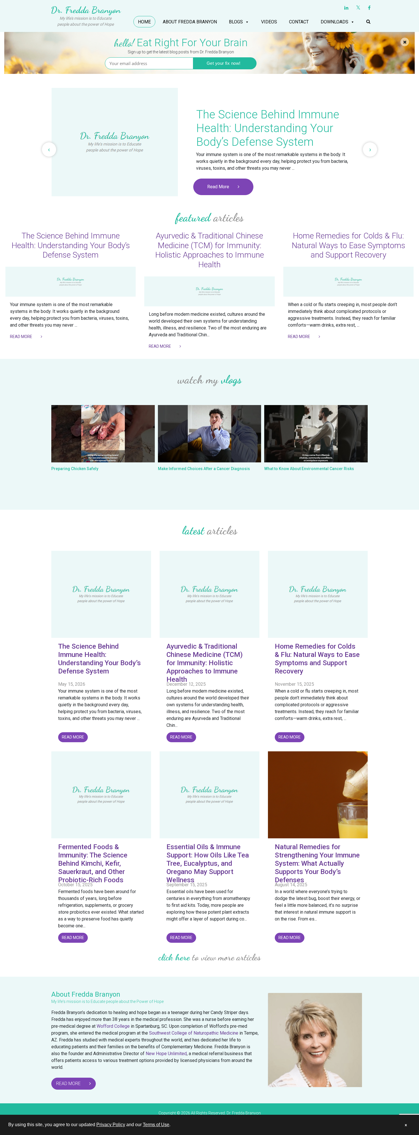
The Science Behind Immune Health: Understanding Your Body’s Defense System (70, 245)
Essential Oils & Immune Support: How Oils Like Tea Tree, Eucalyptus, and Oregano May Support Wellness (207, 863)
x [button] (406, 1124)
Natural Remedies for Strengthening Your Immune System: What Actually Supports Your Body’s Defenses (317, 863)
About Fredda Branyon (190, 22)
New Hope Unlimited (166, 1053)
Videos (269, 22)
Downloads (334, 22)
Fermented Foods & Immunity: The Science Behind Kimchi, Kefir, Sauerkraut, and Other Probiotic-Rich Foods (92, 863)
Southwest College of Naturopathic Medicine (193, 1033)
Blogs (236, 22)
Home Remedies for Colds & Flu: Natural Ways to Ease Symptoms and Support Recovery (348, 245)
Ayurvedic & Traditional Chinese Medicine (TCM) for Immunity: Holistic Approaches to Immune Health (209, 250)
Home (144, 22)
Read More (218, 186)
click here (174, 957)
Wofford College (113, 1026)
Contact (299, 22)
